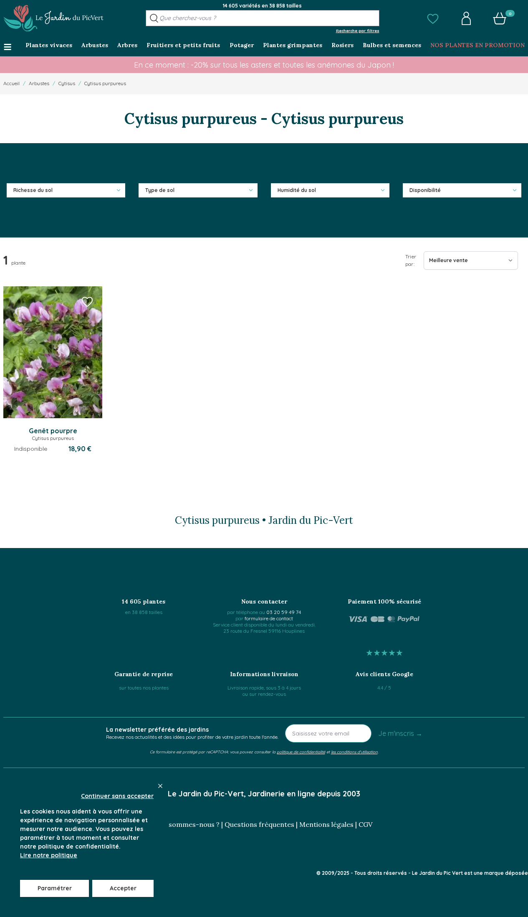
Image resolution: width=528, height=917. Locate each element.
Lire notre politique (48, 855)
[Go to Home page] (53, 18)
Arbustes (39, 83)
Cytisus (66, 83)
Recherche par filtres (357, 30)
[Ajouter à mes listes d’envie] (87, 301)
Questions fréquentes (259, 824)
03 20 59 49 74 (283, 612)
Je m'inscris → (400, 733)
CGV (365, 824)
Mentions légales (326, 824)
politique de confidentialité (301, 751)
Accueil (11, 83)
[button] (433, 18)
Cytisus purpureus (105, 83)
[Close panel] (160, 786)
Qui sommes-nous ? (188, 824)
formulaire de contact (269, 618)
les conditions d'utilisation (354, 751)
